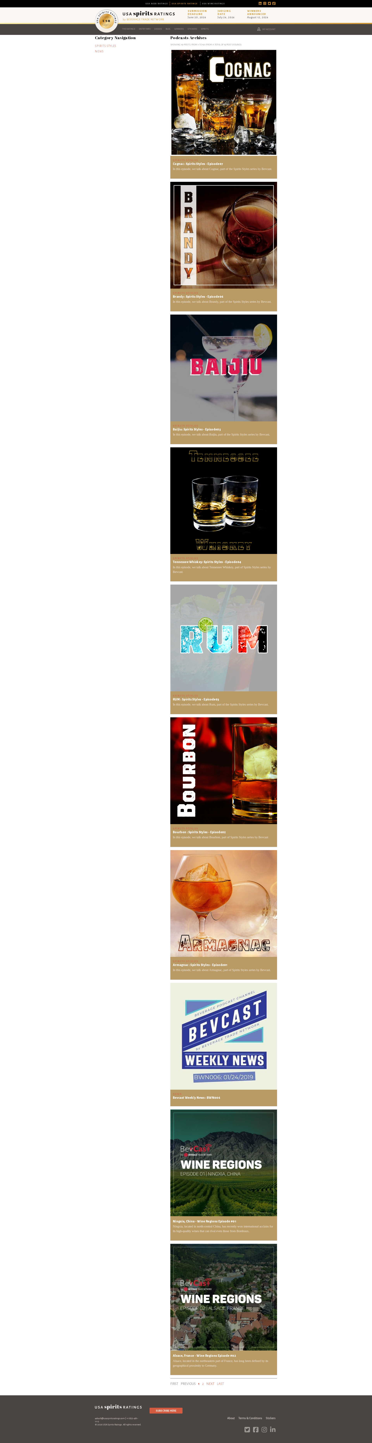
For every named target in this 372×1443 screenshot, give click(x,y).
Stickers (192, 29)
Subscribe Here (166, 1410)
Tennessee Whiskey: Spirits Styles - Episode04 (207, 562)
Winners (179, 29)
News (99, 51)
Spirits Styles (105, 45)
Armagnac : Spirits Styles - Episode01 (200, 965)
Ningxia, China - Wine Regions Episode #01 (204, 1221)
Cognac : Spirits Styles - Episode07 (198, 164)
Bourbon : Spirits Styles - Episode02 (199, 832)
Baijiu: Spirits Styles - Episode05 (197, 429)
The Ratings (128, 29)
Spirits (205, 29)
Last (220, 1384)
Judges (158, 29)
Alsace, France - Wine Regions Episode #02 (204, 1356)
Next (210, 1384)
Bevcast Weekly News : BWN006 (196, 1098)
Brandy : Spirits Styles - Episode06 (198, 296)
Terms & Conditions (250, 1418)
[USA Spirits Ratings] (106, 31)
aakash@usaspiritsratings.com (110, 1418)
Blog (168, 29)
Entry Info (145, 29)
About (231, 1418)
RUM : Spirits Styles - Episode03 (196, 699)
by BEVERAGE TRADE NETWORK (143, 19)
